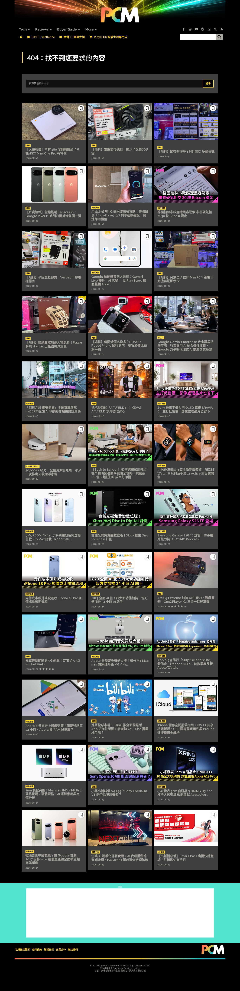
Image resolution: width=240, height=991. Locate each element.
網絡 (28, 656)
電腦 (160, 273)
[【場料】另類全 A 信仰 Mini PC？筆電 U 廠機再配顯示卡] (186, 249)
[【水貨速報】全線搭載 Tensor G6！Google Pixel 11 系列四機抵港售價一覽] (54, 184)
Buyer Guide (32, 466)
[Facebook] (183, 29)
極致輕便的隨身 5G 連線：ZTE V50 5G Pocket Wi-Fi (52, 662)
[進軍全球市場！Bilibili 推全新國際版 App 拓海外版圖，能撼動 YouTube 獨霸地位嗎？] (120, 698)
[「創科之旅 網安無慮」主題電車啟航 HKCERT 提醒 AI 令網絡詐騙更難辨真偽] (54, 379)
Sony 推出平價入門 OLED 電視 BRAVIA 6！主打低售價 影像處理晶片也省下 (185, 409)
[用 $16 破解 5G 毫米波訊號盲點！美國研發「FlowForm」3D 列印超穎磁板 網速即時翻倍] (120, 184)
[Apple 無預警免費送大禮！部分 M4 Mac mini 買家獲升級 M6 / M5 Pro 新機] (120, 632)
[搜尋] (219, 37)
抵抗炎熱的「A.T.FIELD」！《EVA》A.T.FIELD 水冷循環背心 (117, 409)
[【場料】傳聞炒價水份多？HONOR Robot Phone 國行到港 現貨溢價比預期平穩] (120, 314)
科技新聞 (95, 208)
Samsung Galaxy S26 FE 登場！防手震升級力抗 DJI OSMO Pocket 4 (185, 537)
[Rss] (221, 29)
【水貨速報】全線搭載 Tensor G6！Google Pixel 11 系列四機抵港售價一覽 (53, 214)
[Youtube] (196, 29)
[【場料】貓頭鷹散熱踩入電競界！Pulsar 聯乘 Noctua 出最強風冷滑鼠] (54, 314)
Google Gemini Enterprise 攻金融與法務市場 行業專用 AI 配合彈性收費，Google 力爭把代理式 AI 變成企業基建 (185, 345)
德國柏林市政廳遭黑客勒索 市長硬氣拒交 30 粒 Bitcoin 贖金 (184, 214)
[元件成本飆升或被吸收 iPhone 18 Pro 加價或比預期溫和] (54, 570)
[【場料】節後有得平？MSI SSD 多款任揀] (186, 121)
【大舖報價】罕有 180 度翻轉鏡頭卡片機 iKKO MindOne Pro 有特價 (52, 151)
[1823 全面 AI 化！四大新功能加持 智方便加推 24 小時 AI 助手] (120, 570)
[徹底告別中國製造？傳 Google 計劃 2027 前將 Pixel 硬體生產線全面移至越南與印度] (54, 828)
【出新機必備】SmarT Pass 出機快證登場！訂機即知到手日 (185, 858)
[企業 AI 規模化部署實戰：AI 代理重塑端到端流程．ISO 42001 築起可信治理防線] (120, 828)
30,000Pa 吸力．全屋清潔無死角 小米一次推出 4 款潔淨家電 (53, 472)
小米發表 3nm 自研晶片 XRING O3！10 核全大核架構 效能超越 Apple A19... (184, 793)
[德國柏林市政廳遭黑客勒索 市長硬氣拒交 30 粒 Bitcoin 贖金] (186, 184)
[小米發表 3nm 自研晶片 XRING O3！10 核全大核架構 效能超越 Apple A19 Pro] (186, 763)
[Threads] (202, 29)
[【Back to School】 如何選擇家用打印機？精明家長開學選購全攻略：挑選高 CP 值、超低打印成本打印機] (120, 442)
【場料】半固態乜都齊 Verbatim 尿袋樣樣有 (53, 279)
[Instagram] (190, 29)
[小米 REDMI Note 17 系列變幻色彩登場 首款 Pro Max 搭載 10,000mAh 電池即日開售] (54, 507)
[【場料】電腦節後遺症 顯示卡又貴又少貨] (120, 121)
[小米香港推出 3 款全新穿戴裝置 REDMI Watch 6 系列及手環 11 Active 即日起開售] (186, 442)
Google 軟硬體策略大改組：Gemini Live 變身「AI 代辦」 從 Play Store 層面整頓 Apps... (118, 280)
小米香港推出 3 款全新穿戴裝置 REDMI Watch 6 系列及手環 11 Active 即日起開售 (186, 473)
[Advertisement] (120, 913)
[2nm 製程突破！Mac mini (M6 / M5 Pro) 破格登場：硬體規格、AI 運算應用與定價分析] (54, 763)
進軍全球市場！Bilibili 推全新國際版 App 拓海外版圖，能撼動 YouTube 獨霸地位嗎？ (119, 728)
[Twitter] (215, 29)
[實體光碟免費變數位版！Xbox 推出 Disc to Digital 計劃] (120, 507)
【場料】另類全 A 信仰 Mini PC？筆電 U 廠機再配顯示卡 (185, 279)
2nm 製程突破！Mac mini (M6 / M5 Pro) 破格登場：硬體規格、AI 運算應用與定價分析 (54, 794)
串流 (94, 721)
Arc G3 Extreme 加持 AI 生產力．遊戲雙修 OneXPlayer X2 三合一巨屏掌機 (186, 600)
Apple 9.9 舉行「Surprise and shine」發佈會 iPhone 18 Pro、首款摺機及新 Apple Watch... (185, 663)
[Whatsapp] (209, 29)
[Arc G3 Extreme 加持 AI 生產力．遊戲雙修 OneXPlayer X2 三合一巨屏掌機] (186, 570)
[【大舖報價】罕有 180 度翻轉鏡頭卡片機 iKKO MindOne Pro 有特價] (54, 121)
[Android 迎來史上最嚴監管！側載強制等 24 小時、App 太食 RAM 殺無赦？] (54, 698)
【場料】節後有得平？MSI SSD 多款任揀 (186, 151)
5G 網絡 (161, 852)
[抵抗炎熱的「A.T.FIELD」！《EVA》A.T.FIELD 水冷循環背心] (120, 379)
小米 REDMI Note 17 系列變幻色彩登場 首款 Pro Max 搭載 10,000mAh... (54, 537)
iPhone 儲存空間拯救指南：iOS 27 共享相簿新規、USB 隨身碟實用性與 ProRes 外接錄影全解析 (185, 728)
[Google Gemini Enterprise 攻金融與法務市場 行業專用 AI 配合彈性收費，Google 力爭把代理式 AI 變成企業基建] (186, 314)
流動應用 (161, 721)
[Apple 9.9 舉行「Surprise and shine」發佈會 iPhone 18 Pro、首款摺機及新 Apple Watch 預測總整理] (186, 632)
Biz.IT (160, 338)
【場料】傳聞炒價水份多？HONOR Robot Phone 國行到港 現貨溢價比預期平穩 (119, 345)
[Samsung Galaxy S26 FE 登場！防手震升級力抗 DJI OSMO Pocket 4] (186, 507)
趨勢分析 (95, 852)
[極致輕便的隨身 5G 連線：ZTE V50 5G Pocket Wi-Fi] (54, 632)
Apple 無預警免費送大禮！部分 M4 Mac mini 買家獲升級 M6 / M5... (119, 662)
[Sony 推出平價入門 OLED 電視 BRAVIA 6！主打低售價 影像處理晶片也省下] (186, 379)
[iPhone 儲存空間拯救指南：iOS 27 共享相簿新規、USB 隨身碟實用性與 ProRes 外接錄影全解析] (186, 698)
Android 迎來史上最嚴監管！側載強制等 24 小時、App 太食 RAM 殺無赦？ (54, 727)
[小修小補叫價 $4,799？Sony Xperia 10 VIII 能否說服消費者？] (120, 763)
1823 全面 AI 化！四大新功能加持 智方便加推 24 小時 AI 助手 (119, 600)
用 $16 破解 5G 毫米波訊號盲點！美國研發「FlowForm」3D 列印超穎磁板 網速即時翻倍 (119, 215)
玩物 (94, 404)
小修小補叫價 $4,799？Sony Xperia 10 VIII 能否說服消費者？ (119, 793)
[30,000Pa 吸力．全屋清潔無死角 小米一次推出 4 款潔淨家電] (54, 442)
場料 (28, 145)
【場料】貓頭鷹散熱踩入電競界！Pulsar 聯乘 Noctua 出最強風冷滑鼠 (53, 344)
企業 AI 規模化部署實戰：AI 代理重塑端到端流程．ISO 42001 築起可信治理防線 (119, 858)
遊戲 (94, 531)
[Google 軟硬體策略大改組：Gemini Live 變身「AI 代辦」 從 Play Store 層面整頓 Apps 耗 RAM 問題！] (120, 249)
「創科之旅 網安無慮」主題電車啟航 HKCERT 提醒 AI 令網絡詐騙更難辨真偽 (53, 409)
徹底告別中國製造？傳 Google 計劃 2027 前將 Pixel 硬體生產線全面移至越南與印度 (52, 859)
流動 (94, 787)
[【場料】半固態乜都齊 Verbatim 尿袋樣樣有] (54, 249)
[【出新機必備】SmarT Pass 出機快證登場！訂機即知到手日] (186, 828)
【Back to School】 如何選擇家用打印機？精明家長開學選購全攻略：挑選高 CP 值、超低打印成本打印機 (119, 473)
